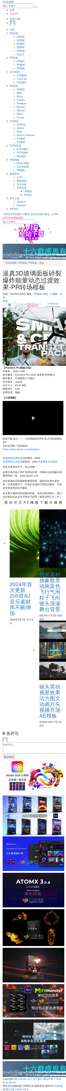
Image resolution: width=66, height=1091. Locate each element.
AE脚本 (21, 47)
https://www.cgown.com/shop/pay (21, 449)
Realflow (21, 103)
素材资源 (15, 173)
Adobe (20, 128)
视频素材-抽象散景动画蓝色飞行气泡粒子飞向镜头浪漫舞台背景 (50, 591)
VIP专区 (14, 209)
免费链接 (12, 458)
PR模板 (21, 68)
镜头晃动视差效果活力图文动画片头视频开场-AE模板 (50, 701)
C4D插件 (22, 82)
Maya (20, 96)
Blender (21, 107)
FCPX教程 (22, 152)
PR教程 (21, 64)
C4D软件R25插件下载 (15, 214)
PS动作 (28, 194)
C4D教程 (22, 75)
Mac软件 (21, 205)
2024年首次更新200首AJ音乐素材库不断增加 (21, 598)
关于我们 (38, 1078)
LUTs (20, 177)
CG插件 (21, 142)
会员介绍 (11, 1082)
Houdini (21, 100)
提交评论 (9, 757)
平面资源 (22, 187)
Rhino (20, 114)
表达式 (20, 54)
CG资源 (14, 121)
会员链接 (12, 461)
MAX (19, 93)
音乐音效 (22, 184)
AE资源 (14, 33)
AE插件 (21, 43)
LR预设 (28, 191)
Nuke (20, 131)
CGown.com (25, 1078)
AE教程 (21, 36)
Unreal (20, 117)
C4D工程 (22, 78)
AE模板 (21, 40)
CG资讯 (21, 124)
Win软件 (21, 201)
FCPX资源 (15, 145)
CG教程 (21, 138)
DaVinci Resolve (26, 135)
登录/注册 (15, 18)
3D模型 (21, 89)
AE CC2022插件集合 (38, 214)
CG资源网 (8, 2)
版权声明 (48, 1078)
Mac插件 (21, 156)
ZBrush (21, 110)
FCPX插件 (22, 149)
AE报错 (21, 50)
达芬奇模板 (23, 166)
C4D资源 (15, 71)
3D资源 (14, 86)
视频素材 (22, 180)
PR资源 (14, 57)
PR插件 (21, 61)
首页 (12, 10)
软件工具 (15, 198)
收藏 (5, 301)
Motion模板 (23, 163)
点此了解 (54, 496)
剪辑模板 (15, 159)
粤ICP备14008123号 (17, 1089)
